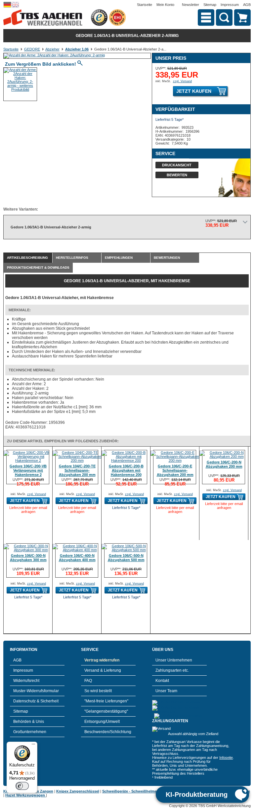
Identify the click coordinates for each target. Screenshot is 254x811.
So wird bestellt (98, 691)
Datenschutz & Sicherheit (36, 701)
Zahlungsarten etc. (172, 670)
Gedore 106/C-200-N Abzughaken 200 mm (224, 464)
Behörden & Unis (28, 721)
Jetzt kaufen (193, 91)
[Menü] (33, 746)
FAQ (88, 680)
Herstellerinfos (72, 257)
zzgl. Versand (182, 81)
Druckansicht (176, 165)
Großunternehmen (29, 731)
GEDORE (32, 49)
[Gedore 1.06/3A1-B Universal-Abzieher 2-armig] (54, 55)
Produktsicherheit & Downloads (38, 267)
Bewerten (177, 175)
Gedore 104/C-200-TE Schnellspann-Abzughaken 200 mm (77, 470)
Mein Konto (165, 5)
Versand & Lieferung (102, 670)
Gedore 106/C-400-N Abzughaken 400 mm (77, 558)
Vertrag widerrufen (101, 660)
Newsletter (190, 5)
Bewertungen (167, 257)
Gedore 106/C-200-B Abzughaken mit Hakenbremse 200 (126, 470)
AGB (247, 5)
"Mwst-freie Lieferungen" (106, 701)
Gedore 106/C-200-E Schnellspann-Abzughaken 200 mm (175, 470)
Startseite (144, 5)
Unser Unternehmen (173, 660)
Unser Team (166, 691)
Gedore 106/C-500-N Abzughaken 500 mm (126, 558)
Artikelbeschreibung (27, 257)
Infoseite (226, 758)
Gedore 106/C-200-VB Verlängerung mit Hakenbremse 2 (28, 470)
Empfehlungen (119, 257)
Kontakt (162, 680)
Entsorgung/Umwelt (102, 721)
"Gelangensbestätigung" (106, 711)
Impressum (230, 5)
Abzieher (52, 49)
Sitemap (209, 5)
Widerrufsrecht (26, 680)
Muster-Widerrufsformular (36, 691)
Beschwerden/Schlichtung (107, 731)
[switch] (22, 786)
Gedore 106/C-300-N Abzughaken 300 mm (28, 558)
